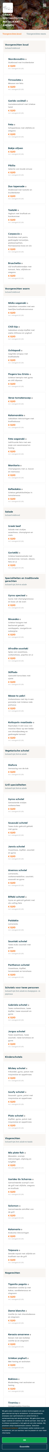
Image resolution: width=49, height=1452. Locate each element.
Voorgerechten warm (36, 34)
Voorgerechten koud (12, 34)
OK (24, 1440)
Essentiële (24, 1446)
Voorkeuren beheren (10, 1428)
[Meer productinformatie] (26, 59)
